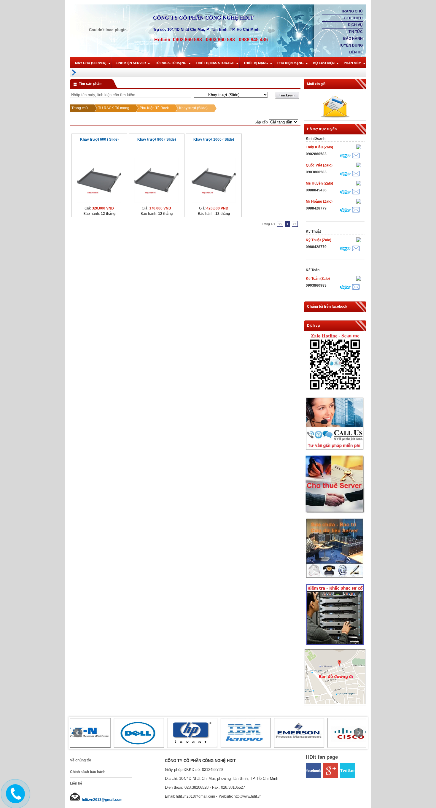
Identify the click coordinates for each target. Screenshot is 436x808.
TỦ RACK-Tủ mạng (171, 63)
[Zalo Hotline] (335, 392)
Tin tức (356, 32)
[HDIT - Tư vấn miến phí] (335, 450)
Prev (77, 733)
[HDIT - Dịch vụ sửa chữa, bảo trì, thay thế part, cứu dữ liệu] (335, 579)
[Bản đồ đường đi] (335, 703)
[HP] (148, 733)
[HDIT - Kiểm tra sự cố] (335, 645)
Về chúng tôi (80, 760)
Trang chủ (352, 11)
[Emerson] (255, 733)
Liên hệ (356, 52)
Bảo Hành (353, 38)
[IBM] (202, 733)
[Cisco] (309, 733)
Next (358, 733)
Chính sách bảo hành (87, 772)
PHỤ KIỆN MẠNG (290, 63)
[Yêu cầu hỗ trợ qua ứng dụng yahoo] (358, 148)
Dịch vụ (355, 25)
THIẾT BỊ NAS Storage (215, 63)
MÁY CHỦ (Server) (90, 63)
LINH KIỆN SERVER (131, 63)
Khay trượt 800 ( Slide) (156, 139)
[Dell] (95, 733)
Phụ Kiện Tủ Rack (154, 108)
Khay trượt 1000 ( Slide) (213, 139)
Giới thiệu (353, 18)
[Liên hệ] (14, 798)
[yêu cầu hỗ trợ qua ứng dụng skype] (345, 157)
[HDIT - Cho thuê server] (335, 512)
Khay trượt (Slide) (193, 108)
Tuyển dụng (351, 45)
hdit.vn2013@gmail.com (102, 800)
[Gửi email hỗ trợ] (356, 156)
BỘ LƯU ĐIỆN (324, 63)
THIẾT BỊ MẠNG (256, 63)
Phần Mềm (352, 63)
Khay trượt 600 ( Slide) (99, 139)
